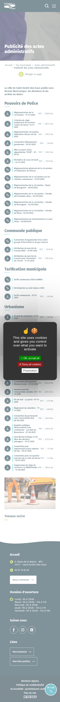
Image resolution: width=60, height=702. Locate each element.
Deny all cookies (31, 364)
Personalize (30, 370)
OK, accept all (31, 358)
